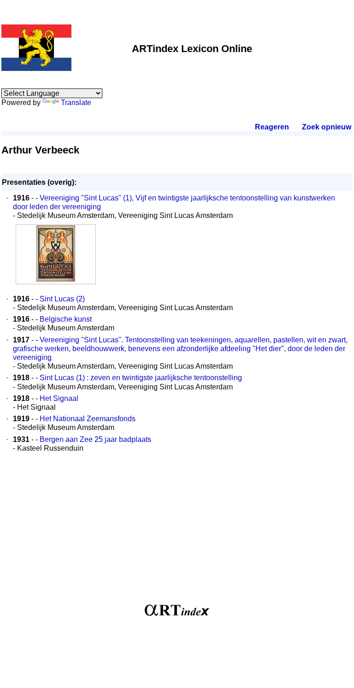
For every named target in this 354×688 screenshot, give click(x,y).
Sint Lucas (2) (62, 299)
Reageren (272, 127)
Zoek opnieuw (326, 127)
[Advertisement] (177, 533)
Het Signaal (59, 398)
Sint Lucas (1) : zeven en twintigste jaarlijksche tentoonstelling (141, 378)
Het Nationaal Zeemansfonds (88, 419)
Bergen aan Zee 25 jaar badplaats (95, 439)
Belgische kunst (66, 319)
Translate (76, 102)
